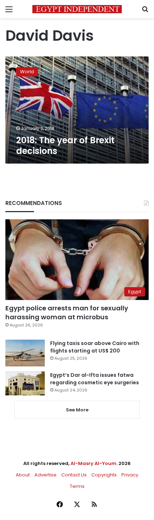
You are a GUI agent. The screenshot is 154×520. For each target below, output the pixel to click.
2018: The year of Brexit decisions (65, 145)
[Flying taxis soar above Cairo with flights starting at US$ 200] (25, 353)
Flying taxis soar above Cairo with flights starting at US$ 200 (94, 347)
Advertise (45, 474)
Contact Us (74, 474)
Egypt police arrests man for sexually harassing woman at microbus (66, 312)
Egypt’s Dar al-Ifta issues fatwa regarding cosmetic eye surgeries (94, 378)
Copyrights (104, 474)
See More (77, 409)
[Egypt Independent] (77, 9)
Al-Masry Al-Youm (93, 463)
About (23, 474)
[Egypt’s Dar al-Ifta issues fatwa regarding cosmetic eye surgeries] (25, 383)
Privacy (129, 474)
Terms (77, 486)
